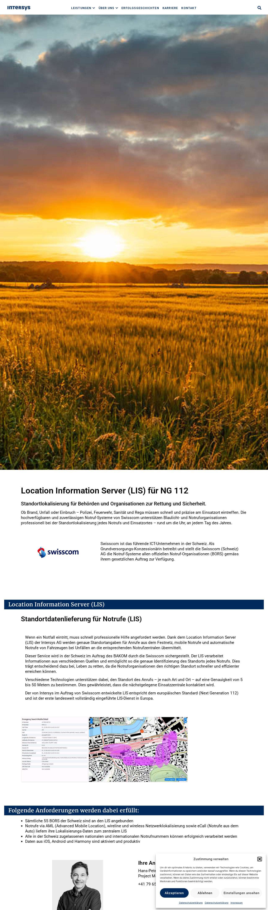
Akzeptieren (174, 893)
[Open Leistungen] (94, 8)
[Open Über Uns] (116, 8)
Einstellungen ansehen (241, 893)
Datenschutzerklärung (191, 902)
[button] (260, 859)
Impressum (237, 902)
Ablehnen (205, 893)
